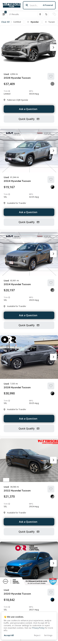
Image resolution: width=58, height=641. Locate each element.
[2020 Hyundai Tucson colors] (52, 600)
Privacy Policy (38, 628)
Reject (37, 635)
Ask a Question (28, 109)
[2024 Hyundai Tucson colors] (52, 187)
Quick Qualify (27, 119)
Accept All (9, 635)
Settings (48, 635)
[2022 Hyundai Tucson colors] (52, 496)
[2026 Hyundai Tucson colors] (52, 84)
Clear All (5, 21)
